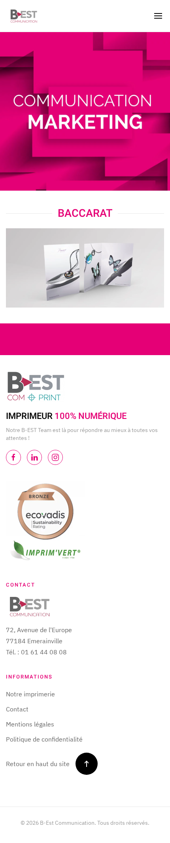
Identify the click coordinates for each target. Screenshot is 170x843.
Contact (17, 709)
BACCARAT (85, 213)
